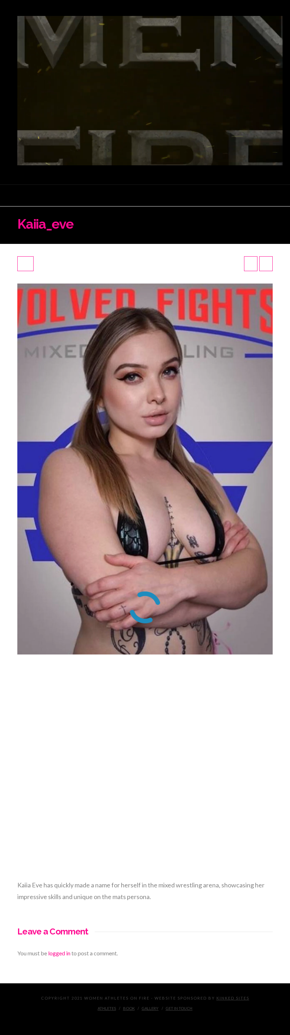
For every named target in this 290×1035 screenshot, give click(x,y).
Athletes (107, 1008)
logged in (59, 953)
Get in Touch (179, 1008)
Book (129, 1008)
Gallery (149, 1008)
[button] (145, 195)
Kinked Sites (232, 998)
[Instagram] (145, 1019)
